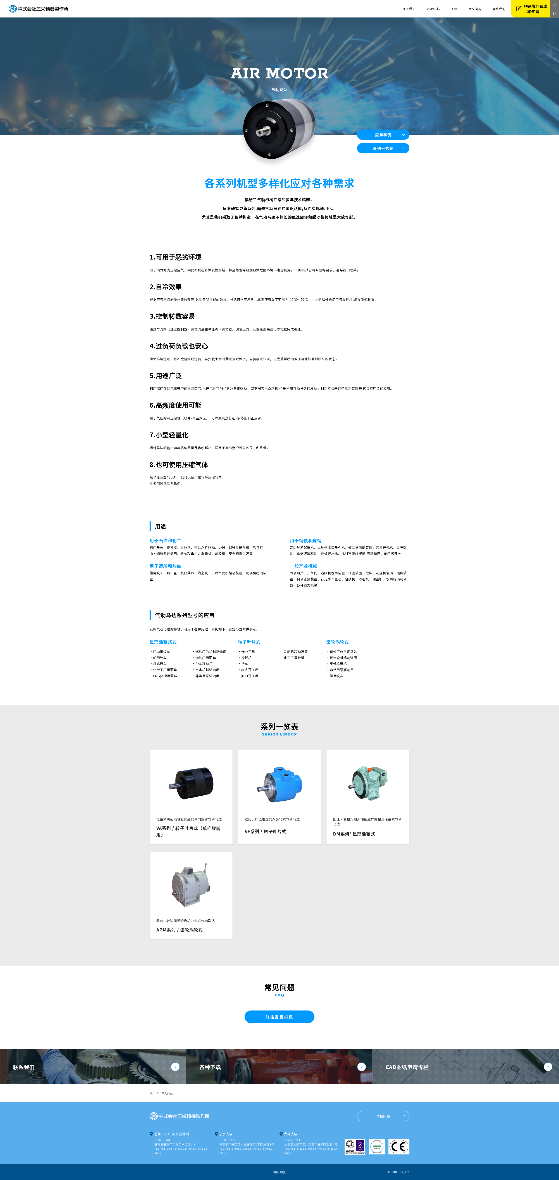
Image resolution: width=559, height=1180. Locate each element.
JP (555, 4)
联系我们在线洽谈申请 (535, 8)
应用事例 (383, 134)
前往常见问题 (279, 1017)
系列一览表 (383, 148)
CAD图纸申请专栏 (407, 1067)
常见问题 (475, 8)
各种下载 (210, 1067)
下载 (454, 8)
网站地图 (279, 1172)
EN (554, 13)
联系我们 (24, 1067)
